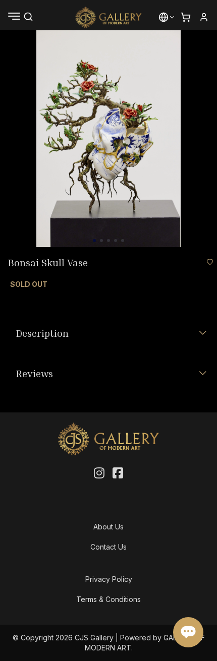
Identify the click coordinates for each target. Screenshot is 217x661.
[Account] (204, 17)
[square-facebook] (118, 473)
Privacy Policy (108, 579)
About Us (108, 526)
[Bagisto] (109, 17)
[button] (163, 17)
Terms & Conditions (108, 599)
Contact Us (108, 547)
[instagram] (99, 473)
